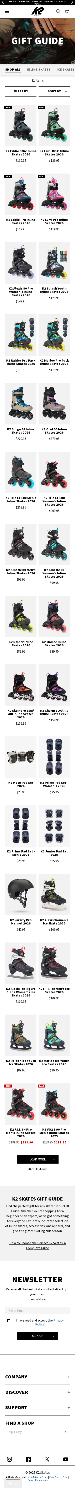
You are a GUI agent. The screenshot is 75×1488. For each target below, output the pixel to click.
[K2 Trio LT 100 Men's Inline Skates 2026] (20, 474)
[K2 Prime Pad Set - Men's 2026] (20, 827)
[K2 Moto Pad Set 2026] (20, 758)
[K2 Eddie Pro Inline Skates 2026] (20, 196)
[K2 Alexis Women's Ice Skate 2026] (54, 896)
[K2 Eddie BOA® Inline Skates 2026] (20, 127)
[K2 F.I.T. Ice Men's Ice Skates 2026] (54, 965)
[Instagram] (9, 1459)
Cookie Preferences (38, 1480)
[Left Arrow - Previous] (3, 2)
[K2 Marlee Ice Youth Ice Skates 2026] (54, 1037)
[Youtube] (65, 1459)
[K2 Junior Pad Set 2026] (54, 827)
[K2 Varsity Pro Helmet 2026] (20, 896)
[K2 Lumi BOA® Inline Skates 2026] (54, 127)
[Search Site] (58, 11)
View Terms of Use (58, 1477)
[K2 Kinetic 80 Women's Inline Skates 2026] (54, 546)
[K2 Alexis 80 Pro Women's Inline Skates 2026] (20, 264)
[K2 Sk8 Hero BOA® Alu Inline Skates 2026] (20, 686)
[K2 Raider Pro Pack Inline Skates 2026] (20, 336)
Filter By (21, 91)
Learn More (38, 1299)
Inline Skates (38, 69)
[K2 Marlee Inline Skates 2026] (54, 618)
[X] (47, 1459)
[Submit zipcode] (65, 1432)
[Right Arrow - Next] (72, 2)
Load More (38, 1159)
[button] (7, 11)
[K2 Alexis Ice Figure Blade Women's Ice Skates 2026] (20, 965)
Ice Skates (66, 69)
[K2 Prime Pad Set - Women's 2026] (54, 758)
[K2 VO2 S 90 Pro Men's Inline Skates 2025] (54, 1105)
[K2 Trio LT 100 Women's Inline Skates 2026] (54, 474)
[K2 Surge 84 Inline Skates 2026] (20, 405)
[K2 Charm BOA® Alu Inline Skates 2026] (54, 686)
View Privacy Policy (38, 1477)
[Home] (37, 11)
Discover (16, 1392)
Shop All (13, 69)
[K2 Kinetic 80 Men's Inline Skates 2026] (20, 546)
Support (16, 1407)
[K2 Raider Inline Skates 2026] (20, 618)
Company (16, 1376)
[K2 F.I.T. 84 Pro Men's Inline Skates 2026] (20, 1105)
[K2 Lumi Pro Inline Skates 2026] (54, 196)
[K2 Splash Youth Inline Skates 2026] (54, 264)
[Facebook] (28, 1459)
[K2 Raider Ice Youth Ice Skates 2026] (20, 1037)
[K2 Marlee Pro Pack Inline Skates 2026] (54, 336)
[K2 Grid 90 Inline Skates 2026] (54, 405)
